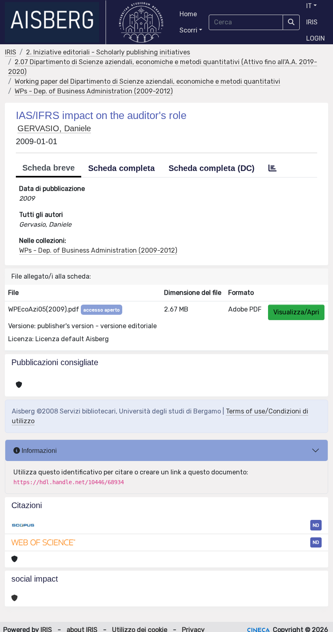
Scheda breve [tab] (48, 167)
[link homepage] (55, 22)
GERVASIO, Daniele (54, 128)
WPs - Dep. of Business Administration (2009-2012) (94, 91)
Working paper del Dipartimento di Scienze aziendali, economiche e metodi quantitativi (147, 81)
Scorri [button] (188, 30)
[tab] (272, 168)
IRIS (312, 22)
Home (188, 14)
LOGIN (315, 38)
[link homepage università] (141, 22)
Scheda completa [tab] (121, 168)
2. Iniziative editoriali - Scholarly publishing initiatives (108, 52)
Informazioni (38, 450)
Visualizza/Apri (296, 312)
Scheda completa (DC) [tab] (212, 168)
